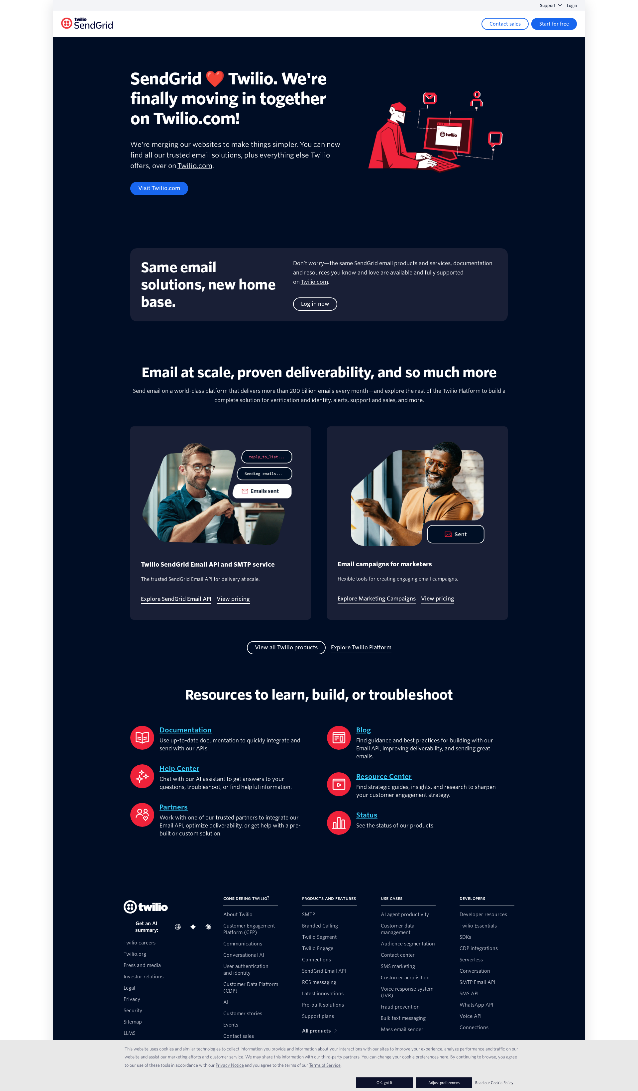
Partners (174, 807)
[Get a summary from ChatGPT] (180, 927)
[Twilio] (87, 24)
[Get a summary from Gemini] (195, 927)
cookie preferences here (425, 1056)
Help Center (179, 769)
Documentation (186, 730)
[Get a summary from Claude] (210, 927)
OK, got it (384, 1082)
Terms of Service (325, 1065)
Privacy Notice (230, 1065)
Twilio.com (194, 166)
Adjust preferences (444, 1082)
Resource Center (384, 777)
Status (366, 815)
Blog (363, 730)
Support (548, 5)
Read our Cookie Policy (494, 1082)
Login (572, 5)
